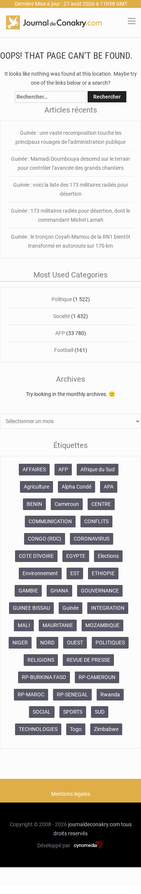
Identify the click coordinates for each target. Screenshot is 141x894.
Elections (108, 556)
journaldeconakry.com (94, 824)
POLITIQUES (110, 643)
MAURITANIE (57, 625)
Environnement (40, 573)
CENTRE (101, 504)
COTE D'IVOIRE (36, 556)
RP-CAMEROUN (97, 677)
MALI (24, 625)
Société (62, 316)
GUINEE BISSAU (31, 608)
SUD (100, 712)
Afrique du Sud (97, 469)
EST (74, 573)
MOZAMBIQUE (102, 625)
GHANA (59, 591)
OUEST (75, 643)
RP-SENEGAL (72, 694)
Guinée (70, 608)
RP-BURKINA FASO (44, 677)
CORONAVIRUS (91, 539)
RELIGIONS (40, 660)
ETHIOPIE (103, 573)
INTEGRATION (107, 608)
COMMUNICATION (50, 521)
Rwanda (110, 694)
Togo (76, 729)
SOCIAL (42, 712)
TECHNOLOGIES (38, 729)
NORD (47, 643)
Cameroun (67, 504)
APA (109, 487)
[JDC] (54, 22)
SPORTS (72, 712)
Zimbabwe (106, 729)
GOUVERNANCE (100, 591)
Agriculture (36, 487)
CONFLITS (96, 521)
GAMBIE (28, 591)
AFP (60, 333)
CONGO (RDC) (44, 539)
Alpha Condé (76, 487)
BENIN (34, 504)
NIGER (20, 643)
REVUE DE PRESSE (88, 660)
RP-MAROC (31, 694)
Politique (62, 299)
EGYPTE (75, 556)
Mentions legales (70, 794)
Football (64, 350)
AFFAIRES (34, 469)
